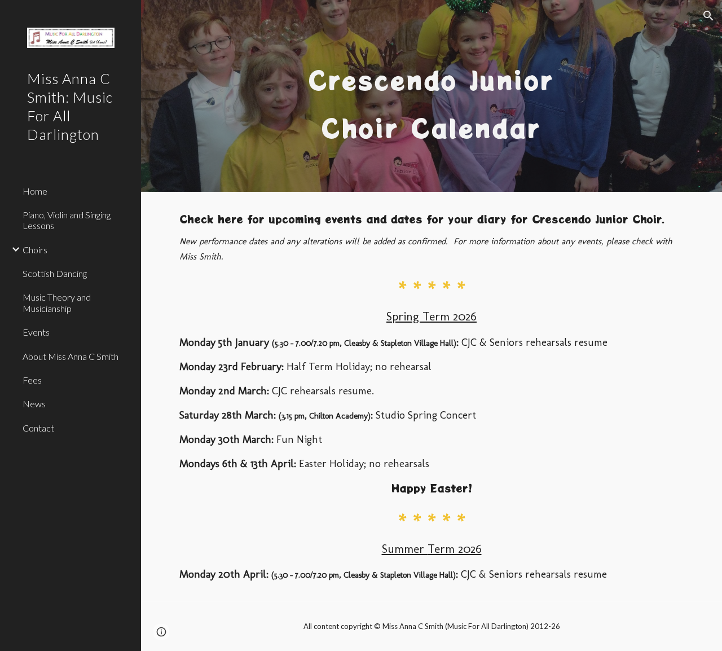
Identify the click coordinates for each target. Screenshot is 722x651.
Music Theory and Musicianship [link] (57, 302)
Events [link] (36, 332)
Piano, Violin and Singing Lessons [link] (67, 220)
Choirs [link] (35, 249)
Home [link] (35, 191)
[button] (708, 15)
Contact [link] (38, 428)
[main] (431, 96)
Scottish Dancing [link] (55, 273)
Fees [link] (32, 380)
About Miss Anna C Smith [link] (70, 356)
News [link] (34, 403)
